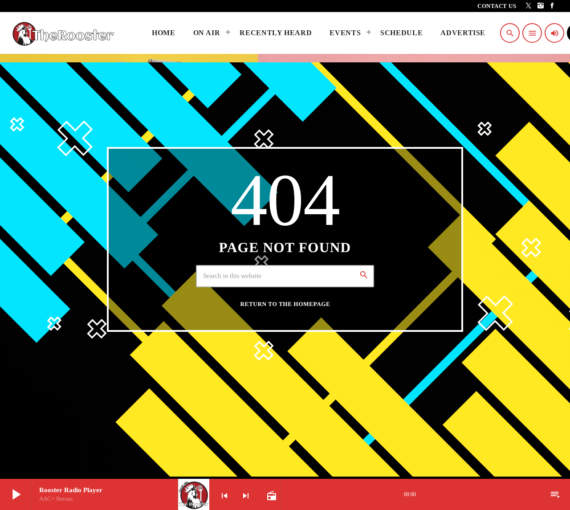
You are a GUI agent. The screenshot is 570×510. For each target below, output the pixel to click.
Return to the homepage (285, 304)
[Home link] (65, 33)
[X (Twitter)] (529, 6)
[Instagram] (541, 6)
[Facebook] (552, 6)
